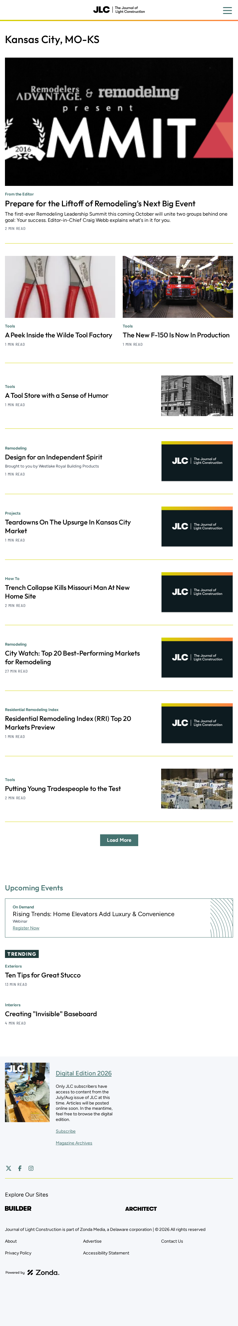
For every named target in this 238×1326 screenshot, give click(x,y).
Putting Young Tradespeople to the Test (63, 788)
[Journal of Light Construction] (119, 10)
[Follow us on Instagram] (31, 1168)
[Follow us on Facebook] (20, 1168)
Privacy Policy (18, 1253)
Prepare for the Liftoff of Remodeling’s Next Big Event (100, 203)
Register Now (26, 928)
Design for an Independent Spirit (53, 457)
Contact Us (172, 1241)
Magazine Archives (74, 1143)
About (11, 1241)
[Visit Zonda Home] (32, 1272)
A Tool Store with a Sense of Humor (56, 395)
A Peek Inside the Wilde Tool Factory (58, 335)
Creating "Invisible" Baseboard (51, 1013)
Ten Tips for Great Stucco (43, 975)
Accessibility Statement (106, 1253)
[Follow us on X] (8, 1168)
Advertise (92, 1241)
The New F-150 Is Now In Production (176, 335)
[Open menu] (227, 10)
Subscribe (66, 1131)
